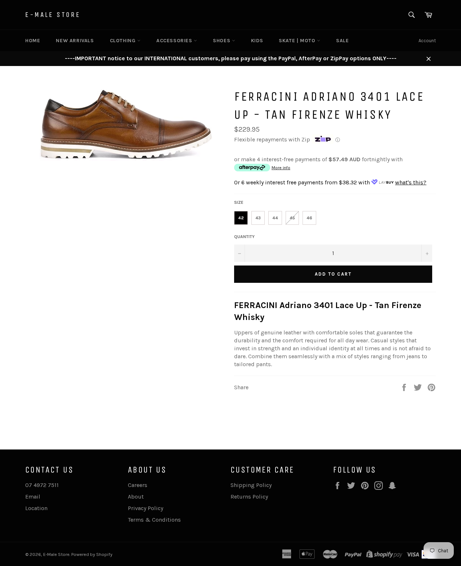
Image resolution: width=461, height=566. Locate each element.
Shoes (222, 41)
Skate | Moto (298, 41)
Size (238, 202)
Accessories (175, 41)
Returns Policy (249, 496)
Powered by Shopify (91, 554)
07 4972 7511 (42, 485)
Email (32, 496)
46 (309, 217)
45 (292, 217)
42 (241, 217)
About (136, 496)
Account (427, 40)
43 (258, 217)
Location (36, 508)
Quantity (244, 236)
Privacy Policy (145, 508)
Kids (257, 41)
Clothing (123, 41)
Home (32, 41)
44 (275, 217)
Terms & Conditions (154, 519)
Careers (137, 485)
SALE (342, 41)
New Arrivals (75, 41)
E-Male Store (52, 14)
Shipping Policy (251, 485)
